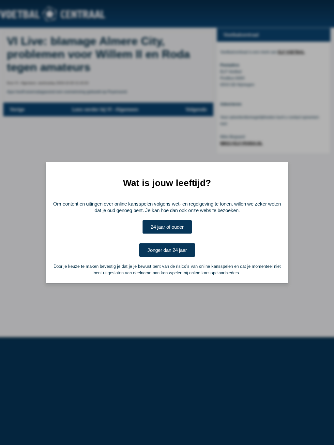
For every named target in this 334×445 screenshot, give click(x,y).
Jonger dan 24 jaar (167, 250)
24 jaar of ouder (167, 227)
